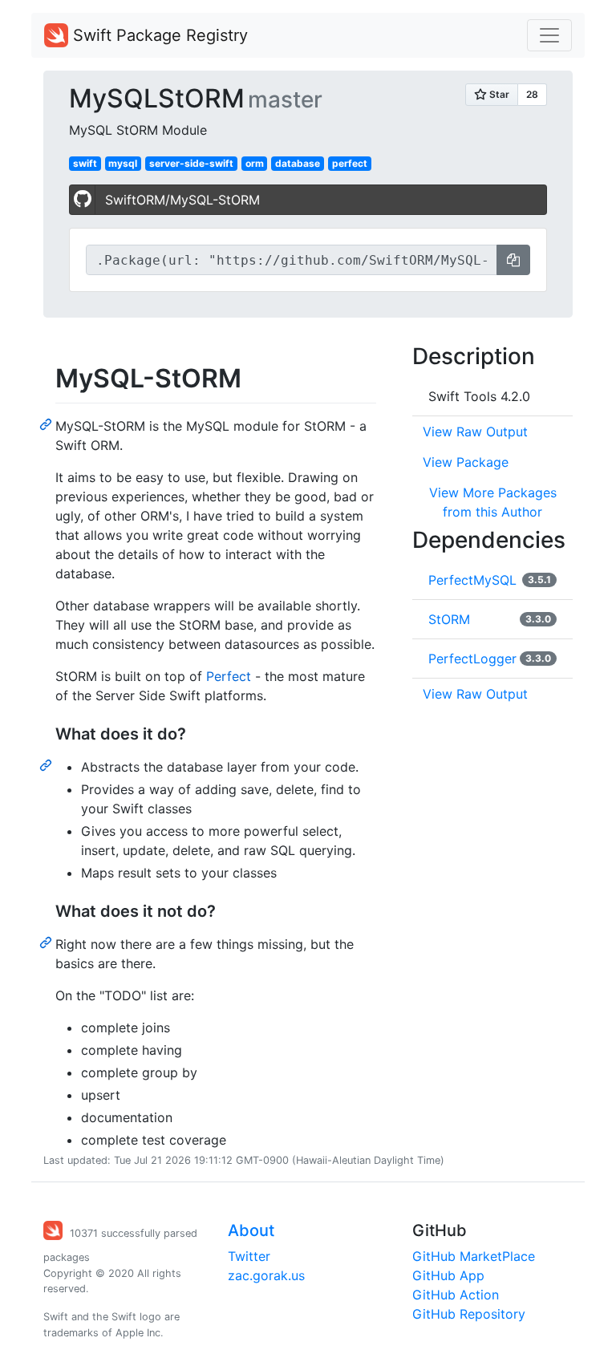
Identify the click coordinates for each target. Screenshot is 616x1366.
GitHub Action (455, 1295)
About (251, 1230)
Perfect (228, 676)
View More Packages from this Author (493, 502)
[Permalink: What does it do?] (47, 764)
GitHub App (448, 1275)
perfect (349, 163)
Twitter (249, 1256)
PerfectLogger (472, 659)
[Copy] (513, 260)
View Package (466, 462)
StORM (449, 619)
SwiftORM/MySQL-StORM (182, 200)
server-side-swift (191, 163)
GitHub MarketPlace (473, 1256)
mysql (122, 163)
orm (254, 163)
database (297, 163)
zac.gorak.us (266, 1275)
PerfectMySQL (472, 580)
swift (85, 163)
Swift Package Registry (158, 35)
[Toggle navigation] (549, 35)
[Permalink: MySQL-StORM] (47, 423)
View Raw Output (475, 432)
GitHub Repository (468, 1314)
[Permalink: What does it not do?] (47, 941)
